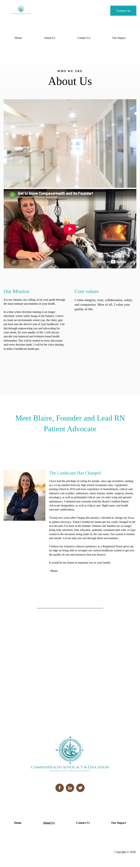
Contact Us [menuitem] (83, 37)
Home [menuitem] (18, 37)
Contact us (123, 10)
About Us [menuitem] (49, 37)
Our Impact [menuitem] (118, 37)
